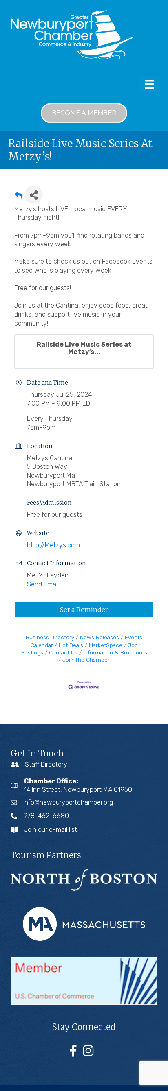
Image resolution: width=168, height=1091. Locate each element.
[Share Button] (33, 195)
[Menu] (149, 84)
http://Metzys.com (53, 545)
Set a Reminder (84, 610)
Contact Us (63, 652)
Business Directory (50, 637)
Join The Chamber (86, 659)
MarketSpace (105, 645)
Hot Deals (71, 645)
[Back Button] (18, 197)
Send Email (43, 584)
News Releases (99, 637)
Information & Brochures (115, 652)
